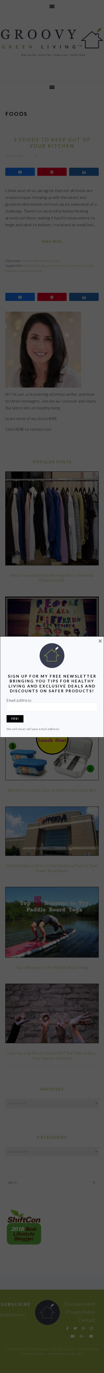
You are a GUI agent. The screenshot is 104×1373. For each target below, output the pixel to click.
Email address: (19, 700)
